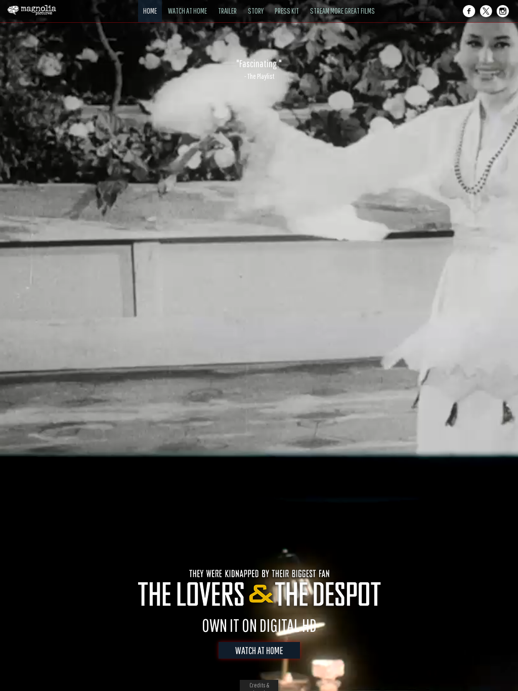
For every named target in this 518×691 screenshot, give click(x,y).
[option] (259, 69)
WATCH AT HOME (259, 650)
